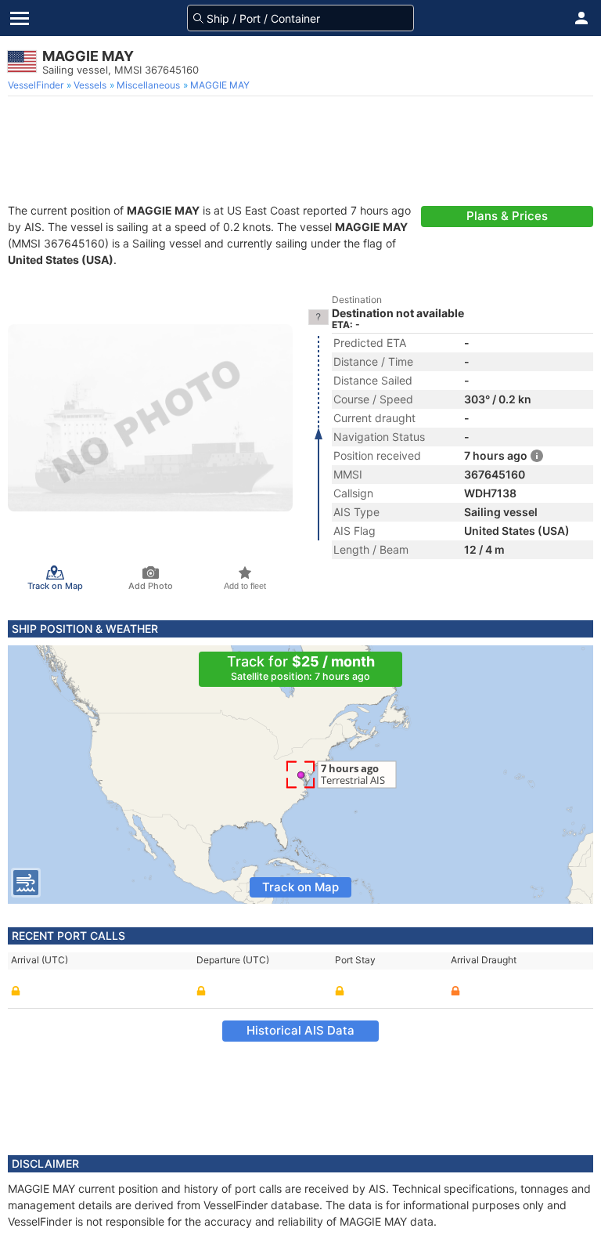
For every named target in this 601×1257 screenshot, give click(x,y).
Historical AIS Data (300, 1030)
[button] (581, 18)
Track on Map (300, 887)
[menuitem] (37, 85)
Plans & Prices (507, 215)
